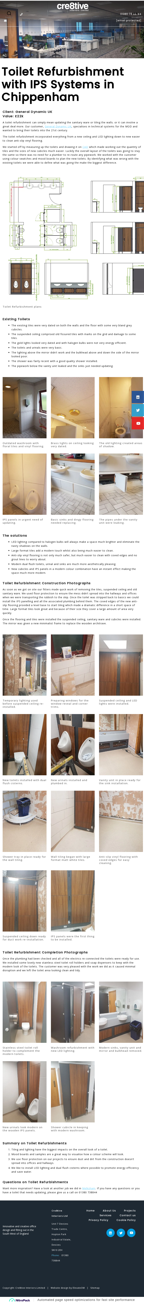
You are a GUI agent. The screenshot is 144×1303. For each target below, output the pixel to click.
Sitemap (95, 1287)
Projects (130, 1210)
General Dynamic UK (58, 126)
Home (90, 1210)
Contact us (128, 1215)
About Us (109, 1210)
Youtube (131, 1231)
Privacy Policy (98, 1220)
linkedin (110, 1231)
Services (106, 1215)
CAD (85, 147)
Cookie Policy (126, 1220)
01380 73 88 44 (130, 14)
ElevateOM (79, 1287)
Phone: (56, 1255)
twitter (121, 1231)
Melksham (88, 1188)
